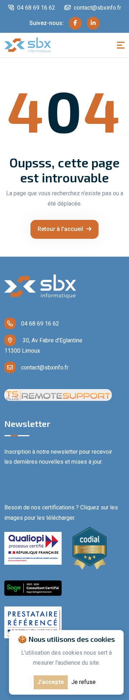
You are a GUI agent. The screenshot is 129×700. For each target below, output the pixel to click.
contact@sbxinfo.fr (96, 7)
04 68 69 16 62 (35, 7)
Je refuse (83, 682)
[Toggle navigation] (121, 45)
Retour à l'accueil (61, 229)
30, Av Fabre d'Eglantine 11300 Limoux (43, 345)
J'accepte (50, 682)
